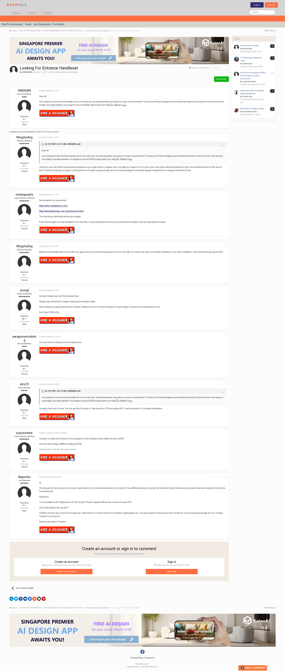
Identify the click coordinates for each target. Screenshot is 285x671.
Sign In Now (171, 572)
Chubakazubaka (250, 111)
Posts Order (221, 79)
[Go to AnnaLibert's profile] (236, 47)
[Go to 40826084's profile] (14, 70)
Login (256, 5)
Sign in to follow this (200, 68)
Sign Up (271, 5)
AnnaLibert (247, 48)
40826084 (27, 72)
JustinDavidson (249, 81)
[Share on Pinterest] (44, 599)
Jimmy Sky (247, 96)
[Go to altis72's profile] (24, 400)
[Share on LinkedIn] (11, 599)
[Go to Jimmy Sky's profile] (236, 92)
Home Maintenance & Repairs (64, 72)
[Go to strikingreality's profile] (24, 210)
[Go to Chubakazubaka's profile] (236, 110)
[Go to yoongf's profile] (24, 306)
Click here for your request (48, 132)
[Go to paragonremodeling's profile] (24, 356)
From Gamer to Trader (249, 46)
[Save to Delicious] (30, 599)
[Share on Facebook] (21, 599)
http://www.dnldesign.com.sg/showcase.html (61, 211)
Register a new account (66, 572)
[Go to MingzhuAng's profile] (24, 153)
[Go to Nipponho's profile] (24, 493)
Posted (49, 90)
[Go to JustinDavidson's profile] (236, 74)
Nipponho (24, 477)
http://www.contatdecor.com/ (53, 206)
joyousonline (24, 433)
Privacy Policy (136, 658)
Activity (47, 13)
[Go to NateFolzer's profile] (236, 59)
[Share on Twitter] (16, 599)
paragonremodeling (24, 338)
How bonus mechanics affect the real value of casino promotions (253, 76)
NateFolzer (247, 63)
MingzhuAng (24, 137)
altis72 (24, 384)
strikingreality (24, 194)
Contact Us (149, 658)
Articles (16, 13)
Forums (31, 13)
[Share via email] (39, 599)
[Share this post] (226, 90)
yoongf (24, 290)
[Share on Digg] (25, 599)
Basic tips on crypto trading (252, 108)
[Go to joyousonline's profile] (24, 449)
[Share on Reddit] (34, 599)
